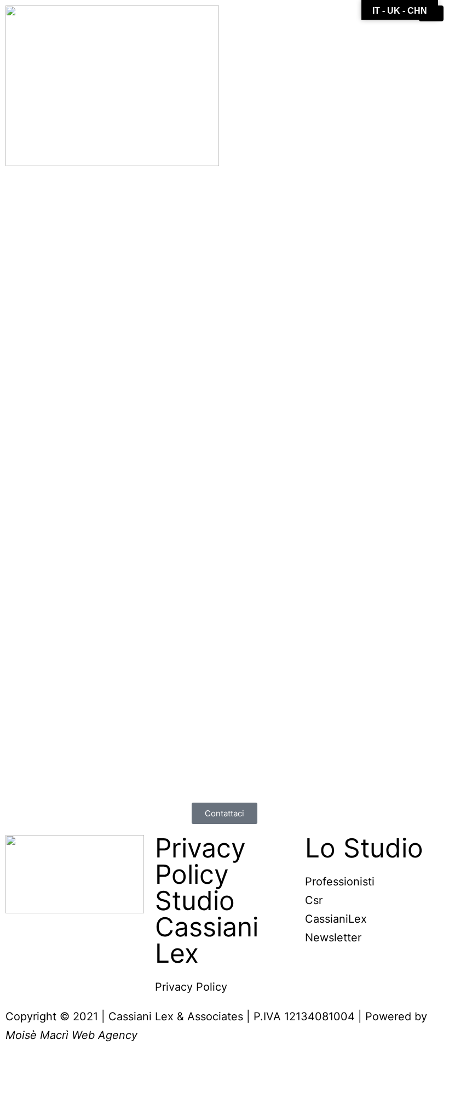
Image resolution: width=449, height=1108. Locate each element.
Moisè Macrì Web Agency (71, 1035)
